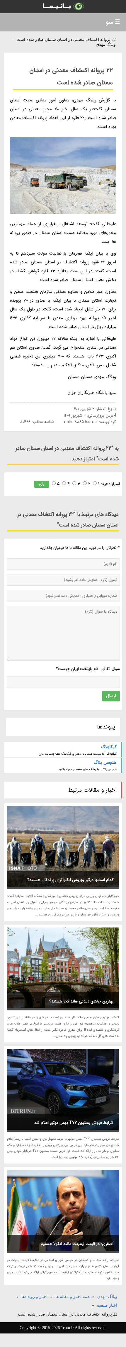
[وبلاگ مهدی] (63, 6)
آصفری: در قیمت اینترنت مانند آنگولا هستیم (77, 1244)
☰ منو (113, 22)
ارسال (111, 695)
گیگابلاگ (109, 747)
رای (41, 484)
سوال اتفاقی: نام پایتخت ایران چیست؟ (88, 669)
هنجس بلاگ (105, 762)
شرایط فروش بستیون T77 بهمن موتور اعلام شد (73, 1122)
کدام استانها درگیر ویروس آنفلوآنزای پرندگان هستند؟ (70, 880)
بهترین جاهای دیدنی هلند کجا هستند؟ (81, 1001)
